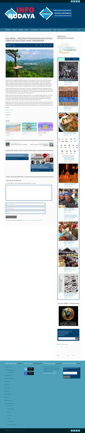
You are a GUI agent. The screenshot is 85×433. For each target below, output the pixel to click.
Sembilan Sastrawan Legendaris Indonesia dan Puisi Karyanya (70, 216)
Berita (7, 36)
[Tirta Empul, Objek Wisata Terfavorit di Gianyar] (45, 126)
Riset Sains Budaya (9, 403)
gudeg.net (8, 112)
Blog (6, 384)
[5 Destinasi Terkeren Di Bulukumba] (29, 126)
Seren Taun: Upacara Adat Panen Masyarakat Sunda (70, 268)
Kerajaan (9, 415)
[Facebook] (72, 1)
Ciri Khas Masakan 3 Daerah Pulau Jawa (70, 133)
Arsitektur (9, 405)
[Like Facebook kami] (25, 373)
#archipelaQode (10, 372)
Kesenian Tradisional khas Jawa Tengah (70, 184)
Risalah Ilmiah (7, 400)
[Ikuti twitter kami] (25, 369)
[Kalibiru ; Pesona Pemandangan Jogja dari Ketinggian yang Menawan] (29, 63)
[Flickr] (74, 1)
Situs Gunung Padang (11, 424)
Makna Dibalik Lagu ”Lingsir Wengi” (70, 82)
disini (54, 371)
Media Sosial (7, 394)
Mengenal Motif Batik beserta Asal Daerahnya (70, 107)
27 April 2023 (36, 170)
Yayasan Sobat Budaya (19, 430)
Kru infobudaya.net (49, 373)
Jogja (7, 117)
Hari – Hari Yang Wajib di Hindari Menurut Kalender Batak (70, 294)
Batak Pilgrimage (10, 408)
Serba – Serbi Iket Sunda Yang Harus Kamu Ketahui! (69, 209)
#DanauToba (7, 366)
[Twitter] (77, 1)
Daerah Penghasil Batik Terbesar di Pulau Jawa (69, 242)
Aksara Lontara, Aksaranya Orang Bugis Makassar (69, 158)
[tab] (61, 59)
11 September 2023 (13, 158)
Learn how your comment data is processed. (32, 220)
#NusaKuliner (7, 375)
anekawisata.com (9, 109)
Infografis (7, 391)
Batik (8, 412)
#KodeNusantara (8, 370)
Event (6, 387)
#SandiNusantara (8, 378)
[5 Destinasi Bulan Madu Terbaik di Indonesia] (13, 126)
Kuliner (8, 418)
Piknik (11, 36)
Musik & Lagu (10, 421)
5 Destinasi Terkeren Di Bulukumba (29, 131)
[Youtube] (79, 1)
